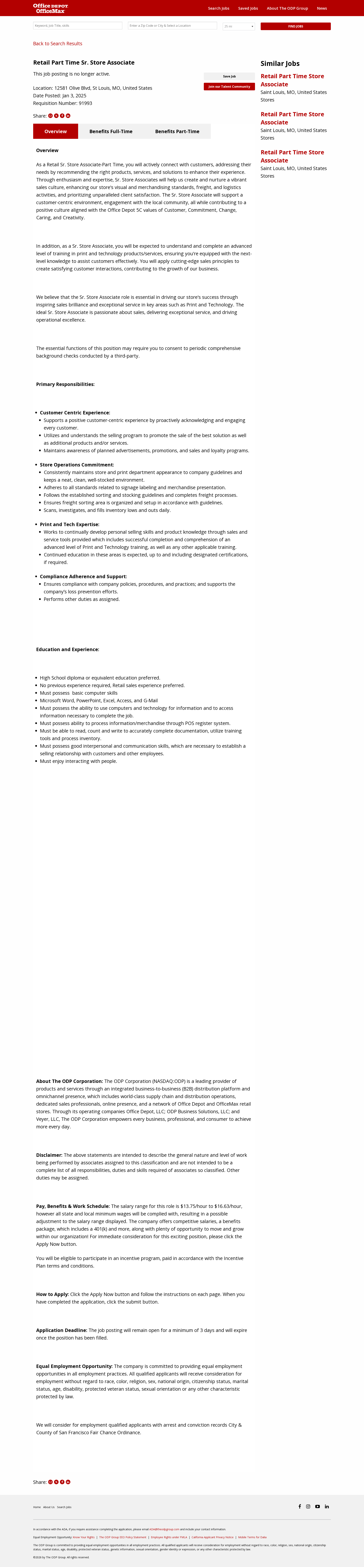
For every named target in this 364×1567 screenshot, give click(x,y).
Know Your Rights (84, 1537)
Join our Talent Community (229, 86)
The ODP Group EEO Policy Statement (122, 1537)
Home (37, 1507)
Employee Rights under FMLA (169, 1537)
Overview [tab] (56, 131)
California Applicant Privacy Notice (213, 1537)
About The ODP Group (287, 8)
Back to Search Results (57, 43)
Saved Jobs (248, 8)
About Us (49, 1507)
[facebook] (299, 1506)
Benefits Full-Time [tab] (111, 131)
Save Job (229, 76)
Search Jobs (218, 8)
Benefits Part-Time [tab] (177, 131)
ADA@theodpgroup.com (164, 1529)
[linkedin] (327, 1506)
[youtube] (317, 1506)
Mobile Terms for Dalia (252, 1537)
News (322, 8)
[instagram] (308, 1506)
